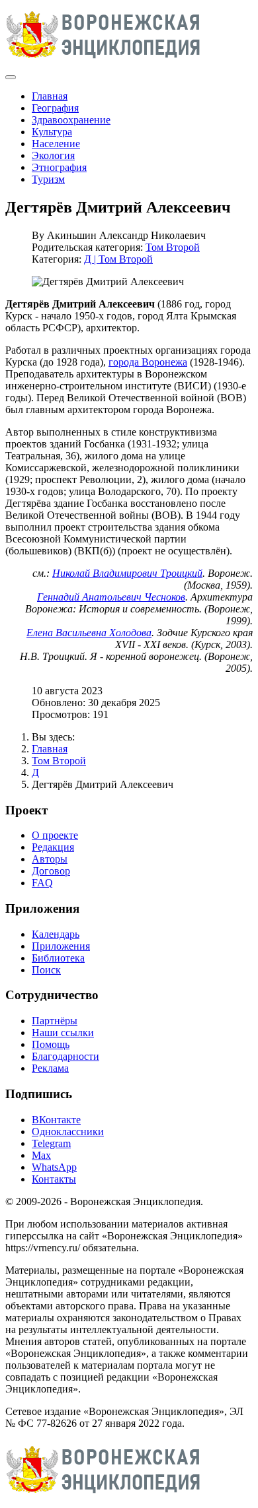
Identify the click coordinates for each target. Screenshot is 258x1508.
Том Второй (173, 247)
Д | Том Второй (118, 259)
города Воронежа (147, 362)
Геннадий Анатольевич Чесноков (111, 597)
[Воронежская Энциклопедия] (103, 61)
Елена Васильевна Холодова (88, 632)
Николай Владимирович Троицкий (127, 573)
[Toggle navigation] (10, 77)
